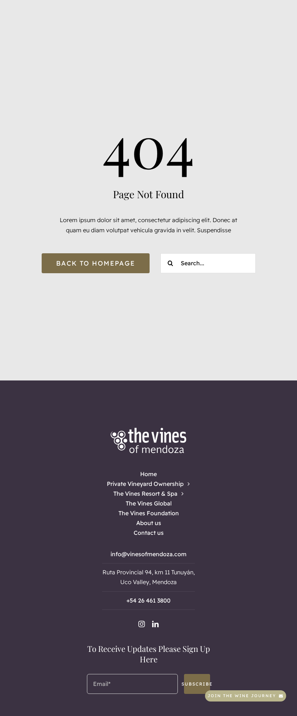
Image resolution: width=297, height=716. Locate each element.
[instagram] (141, 624)
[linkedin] (155, 624)
